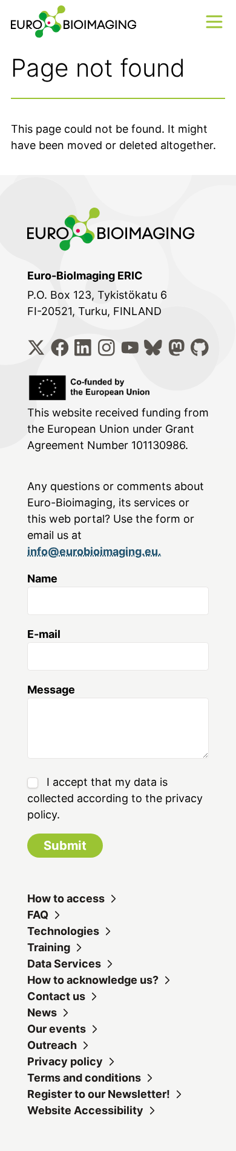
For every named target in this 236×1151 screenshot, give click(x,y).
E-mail (44, 634)
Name (42, 578)
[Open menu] (214, 22)
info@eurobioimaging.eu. (94, 551)
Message (51, 689)
